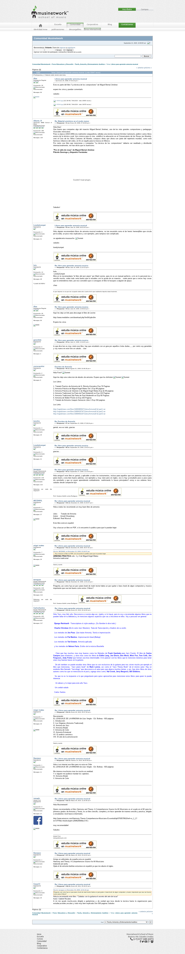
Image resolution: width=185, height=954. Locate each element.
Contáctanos (127, 24)
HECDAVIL (37, 501)
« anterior (140, 68)
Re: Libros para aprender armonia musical (72, 501)
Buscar (58, 59)
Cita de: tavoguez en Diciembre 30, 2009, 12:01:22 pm (71, 890)
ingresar (62, 47)
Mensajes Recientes (48, 59)
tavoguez (37, 469)
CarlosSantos (39, 608)
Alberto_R (37, 121)
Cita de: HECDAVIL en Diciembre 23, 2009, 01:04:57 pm (71, 551)
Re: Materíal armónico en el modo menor (72, 121)
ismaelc (36, 798)
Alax (35, 79)
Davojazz (37, 758)
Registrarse (81, 59)
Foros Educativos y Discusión (62, 64)
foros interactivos (92, 29)
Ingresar (73, 59)
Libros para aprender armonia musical (124, 64)
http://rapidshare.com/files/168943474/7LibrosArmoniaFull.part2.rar (79, 411)
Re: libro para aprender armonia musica (71, 266)
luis (35, 265)
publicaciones (57, 29)
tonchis (36, 421)
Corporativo (92, 24)
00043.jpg (59, 100)
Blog (110, 24)
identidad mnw (40, 29)
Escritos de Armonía (63, 367)
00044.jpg (59, 104)
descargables (75, 29)
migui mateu (38, 545)
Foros (38, 59)
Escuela (57, 24)
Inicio (39, 934)
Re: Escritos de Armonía (65, 421)
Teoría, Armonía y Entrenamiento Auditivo (90, 64)
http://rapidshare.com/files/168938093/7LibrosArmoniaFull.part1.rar (79, 409)
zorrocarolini (38, 366)
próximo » (148, 68)
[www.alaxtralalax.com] (36, 97)
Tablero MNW (65, 59)
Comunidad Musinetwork (41, 64)
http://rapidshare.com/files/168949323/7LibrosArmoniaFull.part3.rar (79, 414)
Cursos (40, 939)
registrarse (71, 47)
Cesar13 (36, 884)
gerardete (37, 340)
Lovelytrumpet (39, 225)
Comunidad (75, 24)
